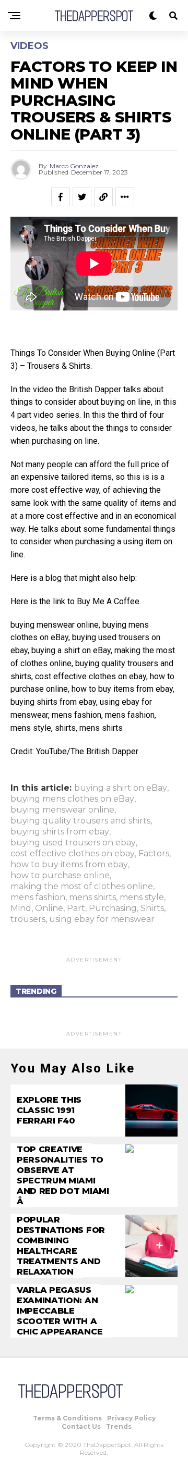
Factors (153, 854)
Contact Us (81, 1426)
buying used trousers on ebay (73, 843)
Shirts (152, 908)
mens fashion (37, 897)
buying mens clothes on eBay (72, 799)
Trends (119, 1426)
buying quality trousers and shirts (80, 821)
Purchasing (113, 908)
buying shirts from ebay (59, 832)
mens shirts (92, 897)
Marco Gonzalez (74, 166)
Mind (20, 908)
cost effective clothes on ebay (72, 854)
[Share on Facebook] (60, 197)
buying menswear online (62, 810)
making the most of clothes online (81, 886)
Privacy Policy (131, 1418)
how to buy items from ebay (69, 864)
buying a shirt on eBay (120, 788)
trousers (27, 919)
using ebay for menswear (102, 919)
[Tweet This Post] (82, 197)
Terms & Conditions (67, 1418)
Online (49, 908)
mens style (142, 897)
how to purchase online (60, 875)
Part (76, 908)
